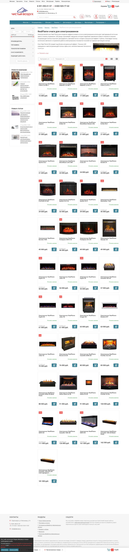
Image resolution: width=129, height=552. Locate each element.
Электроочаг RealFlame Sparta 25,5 (46, 161)
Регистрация (115, 1)
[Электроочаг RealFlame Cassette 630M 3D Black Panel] (47, 382)
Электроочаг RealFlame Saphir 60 (46, 316)
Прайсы (57, 1)
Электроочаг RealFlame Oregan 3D (88, 316)
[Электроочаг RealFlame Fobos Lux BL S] (109, 73)
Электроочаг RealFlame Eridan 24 (67, 123)
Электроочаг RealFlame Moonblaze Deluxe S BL (88, 123)
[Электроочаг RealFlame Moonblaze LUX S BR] (68, 151)
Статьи (38, 1)
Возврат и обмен (43, 529)
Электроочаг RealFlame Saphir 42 (46, 277)
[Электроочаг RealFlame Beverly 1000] (48, 228)
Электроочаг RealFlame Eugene (46, 123)
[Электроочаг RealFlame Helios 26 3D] (89, 382)
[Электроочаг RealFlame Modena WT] (109, 305)
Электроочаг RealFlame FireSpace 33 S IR (88, 238)
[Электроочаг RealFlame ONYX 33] (48, 421)
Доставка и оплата (44, 523)
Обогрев (48, 22)
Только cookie (14, 549)
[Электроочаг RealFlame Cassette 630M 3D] (89, 344)
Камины (56, 22)
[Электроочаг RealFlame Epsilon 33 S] (89, 189)
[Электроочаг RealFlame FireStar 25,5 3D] (109, 344)
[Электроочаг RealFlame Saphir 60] (47, 305)
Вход (108, 1)
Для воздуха (67, 22)
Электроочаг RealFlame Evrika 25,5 (108, 123)
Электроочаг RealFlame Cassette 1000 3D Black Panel (108, 433)
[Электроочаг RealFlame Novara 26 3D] (68, 344)
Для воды (78, 22)
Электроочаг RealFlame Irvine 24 (88, 161)
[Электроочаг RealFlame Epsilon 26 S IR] (68, 189)
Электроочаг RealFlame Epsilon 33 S (88, 200)
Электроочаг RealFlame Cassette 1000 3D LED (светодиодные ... (46, 471)
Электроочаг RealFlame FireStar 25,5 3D (108, 354)
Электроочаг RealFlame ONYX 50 (88, 432)
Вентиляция (89, 22)
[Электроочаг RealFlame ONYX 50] (89, 421)
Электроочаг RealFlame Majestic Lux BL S (88, 84)
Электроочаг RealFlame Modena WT (108, 316)
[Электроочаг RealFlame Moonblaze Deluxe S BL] (89, 112)
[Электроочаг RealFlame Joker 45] (68, 266)
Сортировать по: (44, 59)
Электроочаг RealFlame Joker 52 (67, 316)
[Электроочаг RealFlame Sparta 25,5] (48, 151)
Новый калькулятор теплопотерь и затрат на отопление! (25, 87)
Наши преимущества (45, 520)
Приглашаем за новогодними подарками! (25, 75)
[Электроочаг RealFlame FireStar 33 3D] (109, 382)
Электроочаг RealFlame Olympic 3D (108, 238)
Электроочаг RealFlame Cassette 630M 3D (88, 354)
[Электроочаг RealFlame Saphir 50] (89, 266)
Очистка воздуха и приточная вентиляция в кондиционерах (26, 129)
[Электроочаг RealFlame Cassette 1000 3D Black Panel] (109, 421)
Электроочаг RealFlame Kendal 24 (108, 161)
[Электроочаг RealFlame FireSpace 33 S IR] (89, 228)
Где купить (19, 1)
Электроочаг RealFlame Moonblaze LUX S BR (67, 161)
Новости (31, 1)
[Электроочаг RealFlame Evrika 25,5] (109, 112)
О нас (25, 1)
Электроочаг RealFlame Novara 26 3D (67, 354)
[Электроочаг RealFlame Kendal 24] (109, 151)
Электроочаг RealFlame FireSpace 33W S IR (67, 238)
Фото (43, 1)
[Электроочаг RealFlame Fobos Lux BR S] (47, 73)
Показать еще (43, 53)
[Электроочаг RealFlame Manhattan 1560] (109, 189)
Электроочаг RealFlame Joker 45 (67, 277)
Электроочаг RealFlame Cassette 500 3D (108, 277)
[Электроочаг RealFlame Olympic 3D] (109, 228)
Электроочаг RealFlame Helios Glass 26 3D (67, 393)
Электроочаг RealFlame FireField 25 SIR (46, 200)
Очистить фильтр (22, 61)
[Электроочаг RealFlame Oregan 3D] (89, 305)
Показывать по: (59, 59)
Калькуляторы (66, 1)
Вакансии (41, 531)
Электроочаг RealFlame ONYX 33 (46, 432)
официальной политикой (82, 522)
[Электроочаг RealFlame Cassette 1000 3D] (68, 421)
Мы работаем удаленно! (24, 97)
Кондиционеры (37, 22)
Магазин (12, 1)
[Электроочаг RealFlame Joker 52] (68, 305)
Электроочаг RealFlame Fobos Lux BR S (46, 84)
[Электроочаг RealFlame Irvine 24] (89, 151)
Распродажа (100, 22)
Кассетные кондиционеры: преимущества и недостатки (25, 139)
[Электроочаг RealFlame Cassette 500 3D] (109, 266)
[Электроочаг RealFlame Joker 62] (48, 344)
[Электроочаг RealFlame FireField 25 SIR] (48, 189)
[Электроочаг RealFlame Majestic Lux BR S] (68, 73)
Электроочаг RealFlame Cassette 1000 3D (67, 432)
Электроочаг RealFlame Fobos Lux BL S (108, 84)
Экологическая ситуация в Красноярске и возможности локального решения (25, 117)
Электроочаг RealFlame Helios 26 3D (88, 393)
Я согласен (5, 549)
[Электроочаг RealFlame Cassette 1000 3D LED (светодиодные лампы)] (48, 459)
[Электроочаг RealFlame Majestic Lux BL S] (88, 73)
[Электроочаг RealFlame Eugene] (48, 112)
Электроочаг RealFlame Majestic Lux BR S (67, 84)
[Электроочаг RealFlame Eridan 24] (68, 112)
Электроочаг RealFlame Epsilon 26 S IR (67, 200)
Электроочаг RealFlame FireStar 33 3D (108, 393)
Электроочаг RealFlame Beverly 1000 (46, 238)
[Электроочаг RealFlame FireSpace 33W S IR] (68, 228)
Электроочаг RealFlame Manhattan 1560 (108, 200)
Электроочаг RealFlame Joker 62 (46, 354)
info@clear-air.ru (43, 11)
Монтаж (25, 22)
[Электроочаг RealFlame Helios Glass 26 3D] (68, 382)
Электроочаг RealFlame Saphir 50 (88, 277)
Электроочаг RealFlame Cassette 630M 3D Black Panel (46, 394)
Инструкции (50, 1)
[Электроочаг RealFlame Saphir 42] (48, 266)
